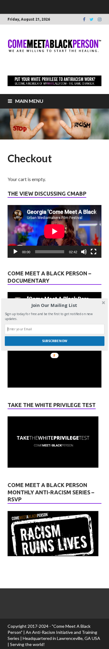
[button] (54, 305)
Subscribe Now (54, 341)
